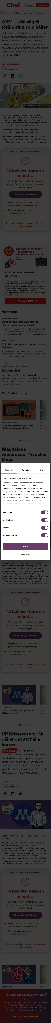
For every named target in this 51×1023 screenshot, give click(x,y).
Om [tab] (41, 470)
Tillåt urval (25, 554)
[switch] (44, 520)
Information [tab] (25, 470)
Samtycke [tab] (9, 470)
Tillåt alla (25, 546)
